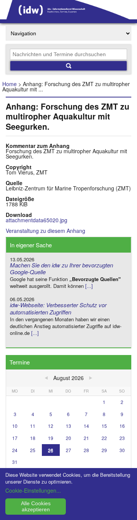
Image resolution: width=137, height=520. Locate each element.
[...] (89, 285)
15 (104, 426)
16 (122, 426)
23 (122, 438)
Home (9, 84)
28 (86, 450)
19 (50, 438)
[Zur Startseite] (68, 16)
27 (68, 450)
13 (68, 426)
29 (104, 450)
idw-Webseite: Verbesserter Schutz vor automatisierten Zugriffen (58, 308)
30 (122, 450)
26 (50, 450)
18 (32, 438)
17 (15, 438)
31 (15, 462)
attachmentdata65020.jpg (36, 220)
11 (32, 426)
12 (50, 426)
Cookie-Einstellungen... (33, 490)
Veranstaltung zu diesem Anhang (45, 230)
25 (32, 450)
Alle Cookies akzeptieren (36, 506)
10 (15, 426)
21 (86, 438)
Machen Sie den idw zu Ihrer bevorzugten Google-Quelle (61, 268)
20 (68, 438)
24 (15, 450)
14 (86, 426)
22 (104, 438)
